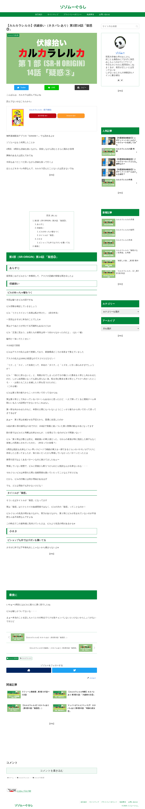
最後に (37, 246)
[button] (137, 26)
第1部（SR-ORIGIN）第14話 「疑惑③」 (51, 221)
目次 (48, 215)
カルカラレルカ (26, 658)
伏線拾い (40, 228)
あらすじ (40, 224)
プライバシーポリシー (109, 802)
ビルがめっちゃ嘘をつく (49, 232)
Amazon (69, 116)
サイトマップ (94, 802)
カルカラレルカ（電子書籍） (41, 110)
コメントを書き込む (51, 770)
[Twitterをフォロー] (74, 670)
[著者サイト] (28, 670)
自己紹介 (84, 802)
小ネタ (39, 239)
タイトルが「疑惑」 (47, 235)
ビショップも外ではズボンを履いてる (54, 243)
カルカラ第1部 (13, 658)
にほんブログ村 (24, 791)
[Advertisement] (51, 193)
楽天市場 (41, 116)
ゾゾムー (120, 53)
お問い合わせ (133, 802)
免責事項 (123, 802)
